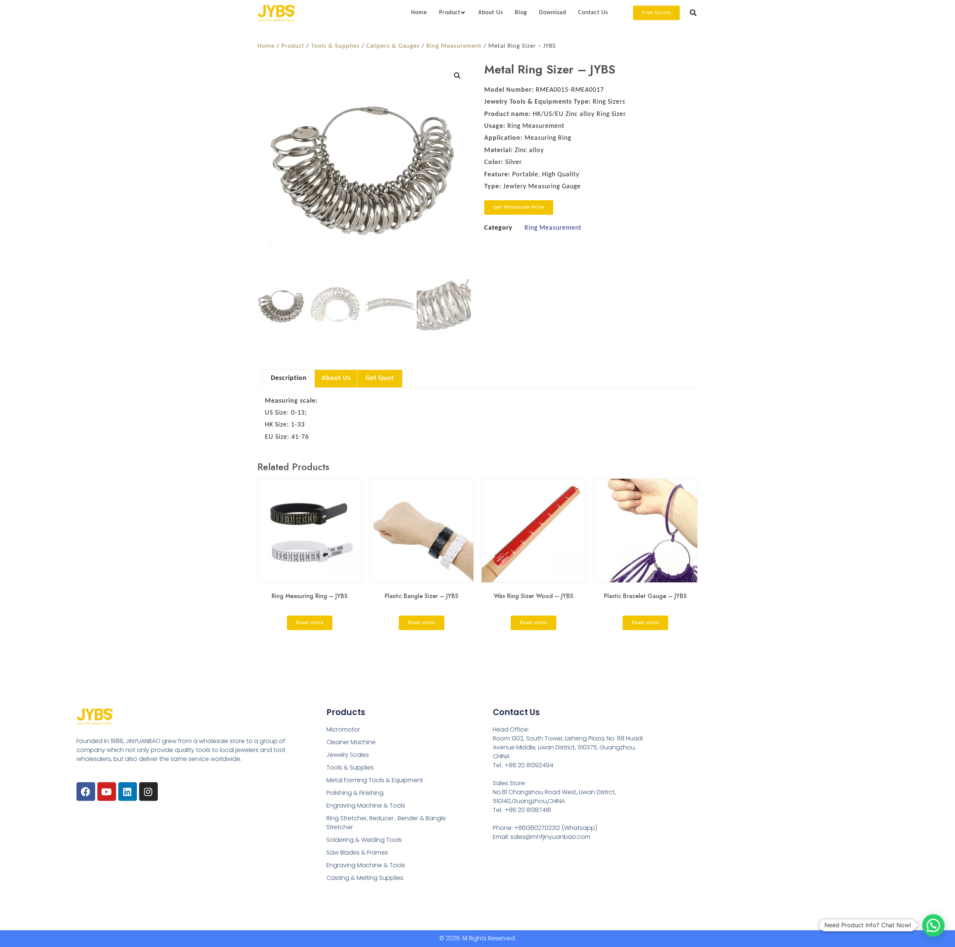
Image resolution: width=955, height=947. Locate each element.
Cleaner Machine (351, 742)
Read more (309, 623)
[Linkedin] (127, 791)
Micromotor (343, 729)
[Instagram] (148, 791)
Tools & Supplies (335, 46)
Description (289, 378)
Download (552, 13)
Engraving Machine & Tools (365, 805)
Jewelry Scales (347, 755)
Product (292, 46)
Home (419, 13)
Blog (521, 13)
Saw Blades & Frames (357, 852)
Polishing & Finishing (354, 793)
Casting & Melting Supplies (364, 878)
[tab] (419, 13)
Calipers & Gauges (393, 46)
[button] (693, 13)
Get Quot (380, 378)
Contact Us (593, 13)
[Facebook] (85, 791)
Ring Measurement (454, 46)
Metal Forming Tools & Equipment (374, 780)
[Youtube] (106, 791)
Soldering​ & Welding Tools (364, 840)
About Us (490, 13)
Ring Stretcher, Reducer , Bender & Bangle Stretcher (386, 822)
